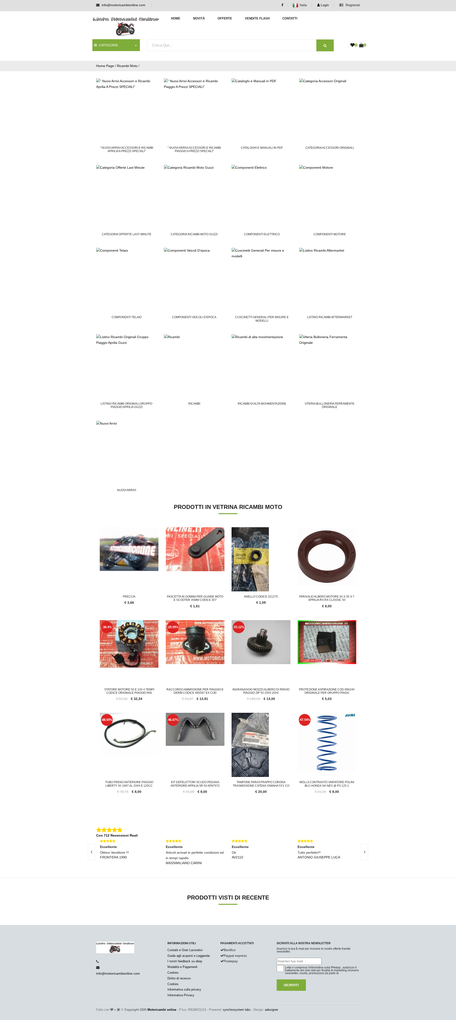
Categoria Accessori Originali (329, 147)
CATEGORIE (107, 45)
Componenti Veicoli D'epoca (194, 317)
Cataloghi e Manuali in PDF (262, 147)
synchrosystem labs (237, 1009)
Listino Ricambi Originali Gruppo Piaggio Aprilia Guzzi (126, 405)
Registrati (352, 5)
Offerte (225, 18)
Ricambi (194, 403)
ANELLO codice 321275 (261, 596)
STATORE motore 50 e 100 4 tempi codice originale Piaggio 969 (129, 691)
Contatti (289, 18)
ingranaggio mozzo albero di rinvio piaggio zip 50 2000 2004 (261, 691)
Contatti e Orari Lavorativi (185, 950)
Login (324, 5)
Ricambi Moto (127, 66)
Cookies (173, 972)
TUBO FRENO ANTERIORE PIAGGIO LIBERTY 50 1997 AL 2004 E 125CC (129, 784)
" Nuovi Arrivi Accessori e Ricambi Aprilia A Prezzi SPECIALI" (126, 149)
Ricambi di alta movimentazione (262, 403)
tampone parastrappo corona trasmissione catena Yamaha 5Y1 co (261, 784)
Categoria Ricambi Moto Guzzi (194, 234)
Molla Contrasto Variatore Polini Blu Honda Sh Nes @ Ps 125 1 (326, 784)
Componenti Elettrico (262, 234)
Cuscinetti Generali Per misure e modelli (262, 319)
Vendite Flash (257, 18)
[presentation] (91, 851)
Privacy (336, 967)
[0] (352, 45)
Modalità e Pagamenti (182, 967)
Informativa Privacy (180, 995)
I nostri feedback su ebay (184, 961)
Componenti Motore (330, 234)
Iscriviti (291, 985)
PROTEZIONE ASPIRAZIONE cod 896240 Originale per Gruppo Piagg (327, 691)
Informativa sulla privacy (184, 989)
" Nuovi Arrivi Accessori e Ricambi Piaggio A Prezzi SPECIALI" (194, 149)
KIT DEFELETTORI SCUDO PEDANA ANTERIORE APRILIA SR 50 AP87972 (195, 784)
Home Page (105, 66)
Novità (199, 18)
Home (175, 18)
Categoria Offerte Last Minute (126, 234)
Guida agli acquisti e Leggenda (188, 956)
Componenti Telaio (127, 317)
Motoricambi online (161, 1009)
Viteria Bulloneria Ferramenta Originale (329, 405)
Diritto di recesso (179, 978)
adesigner (271, 1009)
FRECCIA (129, 596)
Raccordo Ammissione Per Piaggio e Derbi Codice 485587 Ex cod (194, 691)
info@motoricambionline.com (123, 5)
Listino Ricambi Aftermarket (329, 317)
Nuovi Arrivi (126, 490)
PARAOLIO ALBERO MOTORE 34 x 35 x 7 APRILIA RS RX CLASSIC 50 (326, 598)
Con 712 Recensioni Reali (117, 835)
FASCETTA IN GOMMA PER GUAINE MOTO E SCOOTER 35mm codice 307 (195, 598)
